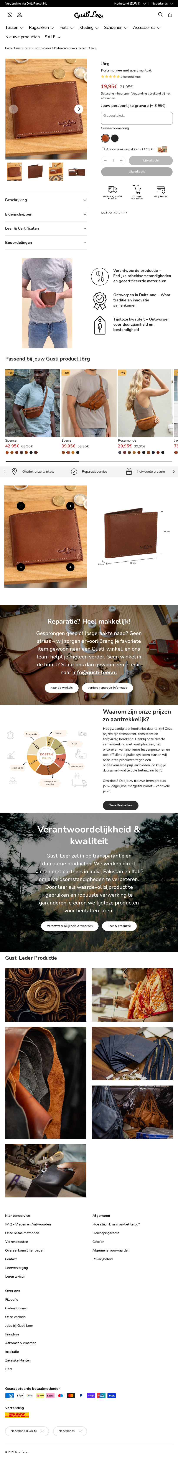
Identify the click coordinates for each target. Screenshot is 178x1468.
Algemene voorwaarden (110, 1250)
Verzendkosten (16, 1241)
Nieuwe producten (22, 37)
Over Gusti (60, 913)
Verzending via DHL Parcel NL (26, 3)
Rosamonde (127, 440)
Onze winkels (15, 1317)
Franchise (12, 1334)
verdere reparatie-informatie (107, 688)
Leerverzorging (16, 1267)
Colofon (98, 1241)
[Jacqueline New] (176, 452)
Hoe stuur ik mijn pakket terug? (116, 1224)
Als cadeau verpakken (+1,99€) (129, 149)
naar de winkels (62, 688)
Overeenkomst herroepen (24, 1250)
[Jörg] (105, 138)
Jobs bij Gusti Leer (19, 1325)
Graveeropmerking (115, 128)
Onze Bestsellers (121, 805)
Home (8, 48)
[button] (10, 15)
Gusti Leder (21, 1452)
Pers (8, 1369)
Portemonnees (42, 48)
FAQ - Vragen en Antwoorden (28, 1224)
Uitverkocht (151, 160)
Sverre (66, 440)
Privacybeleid (102, 1259)
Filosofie (11, 1299)
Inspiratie (12, 1351)
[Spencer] (32, 403)
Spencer (11, 440)
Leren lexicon (15, 1276)
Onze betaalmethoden (22, 1233)
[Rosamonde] (145, 403)
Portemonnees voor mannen (70, 48)
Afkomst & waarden (20, 1343)
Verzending (139, 93)
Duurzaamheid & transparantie (104, 913)
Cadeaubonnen (16, 1308)
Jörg (93, 48)
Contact (11, 1259)
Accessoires (23, 48)
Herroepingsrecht (105, 1233)
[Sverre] (88, 403)
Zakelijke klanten (18, 1360)
